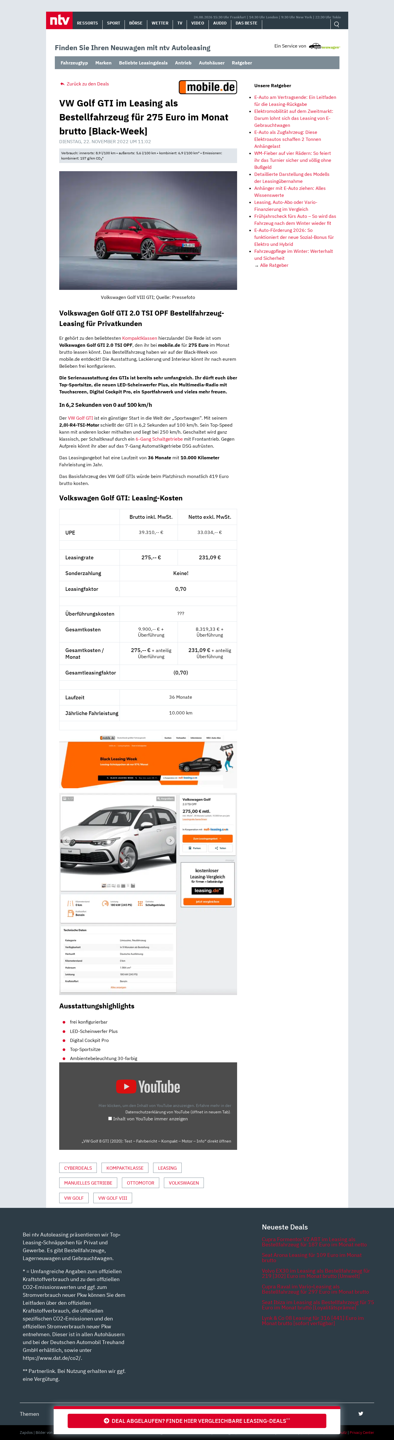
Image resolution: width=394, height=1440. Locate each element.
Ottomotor (140, 1183)
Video (197, 23)
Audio (220, 23)
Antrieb (183, 63)
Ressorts (87, 23)
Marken (103, 63)
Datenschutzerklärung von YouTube (177, 1112)
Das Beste (247, 23)
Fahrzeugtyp (74, 63)
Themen (29, 1414)
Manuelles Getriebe (88, 1183)
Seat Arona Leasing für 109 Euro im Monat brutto (312, 1258)
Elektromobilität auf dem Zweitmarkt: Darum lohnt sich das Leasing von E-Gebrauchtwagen (293, 118)
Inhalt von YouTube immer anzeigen (150, 1119)
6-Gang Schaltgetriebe (159, 439)
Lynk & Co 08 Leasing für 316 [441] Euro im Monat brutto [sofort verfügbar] (313, 1321)
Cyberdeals (78, 1168)
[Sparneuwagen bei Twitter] (361, 1413)
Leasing (167, 1168)
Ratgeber (242, 63)
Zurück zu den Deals (87, 84)
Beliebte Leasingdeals (143, 63)
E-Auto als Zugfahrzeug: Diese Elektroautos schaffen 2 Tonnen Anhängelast (287, 139)
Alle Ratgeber (274, 265)
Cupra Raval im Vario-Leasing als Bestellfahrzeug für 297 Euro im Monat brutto (315, 1289)
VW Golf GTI (80, 418)
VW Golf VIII (112, 1198)
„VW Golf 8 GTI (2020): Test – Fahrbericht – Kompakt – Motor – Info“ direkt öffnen (156, 1141)
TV (179, 23)
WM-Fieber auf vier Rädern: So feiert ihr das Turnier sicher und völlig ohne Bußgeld (292, 160)
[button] (59, 20)
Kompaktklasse (124, 1168)
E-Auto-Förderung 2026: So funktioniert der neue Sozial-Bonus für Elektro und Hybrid (294, 237)
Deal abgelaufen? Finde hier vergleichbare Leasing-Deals (199, 1420)
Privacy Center (362, 1432)
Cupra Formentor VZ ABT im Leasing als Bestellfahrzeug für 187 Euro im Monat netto (314, 1242)
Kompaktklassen (139, 338)
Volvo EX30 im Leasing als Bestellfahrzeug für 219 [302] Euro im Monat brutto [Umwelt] (316, 1273)
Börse (136, 23)
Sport (113, 23)
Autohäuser (212, 63)
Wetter (160, 23)
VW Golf (74, 1198)
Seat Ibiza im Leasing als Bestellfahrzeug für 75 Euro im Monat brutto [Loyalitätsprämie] (318, 1305)
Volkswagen (184, 1183)
